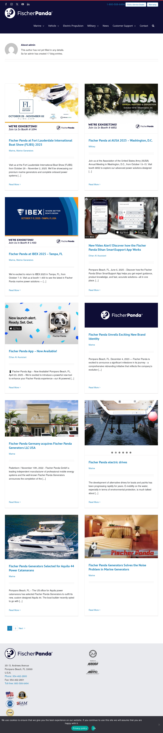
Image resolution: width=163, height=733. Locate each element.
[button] (153, 25)
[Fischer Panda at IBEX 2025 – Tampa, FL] (41, 222)
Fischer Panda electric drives (108, 462)
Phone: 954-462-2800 (16, 676)
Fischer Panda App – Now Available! (33, 351)
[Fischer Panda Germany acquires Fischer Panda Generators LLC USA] (41, 418)
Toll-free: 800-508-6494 (17, 683)
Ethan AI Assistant (97, 255)
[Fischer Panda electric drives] (121, 422)
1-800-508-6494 (116, 4)
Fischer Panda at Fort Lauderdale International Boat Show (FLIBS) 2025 (40, 142)
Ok (94, 728)
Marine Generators (24, 150)
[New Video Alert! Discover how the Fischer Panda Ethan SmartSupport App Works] (121, 217)
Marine (12, 150)
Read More (14, 184)
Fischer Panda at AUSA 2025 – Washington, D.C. (121, 140)
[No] (159, 724)
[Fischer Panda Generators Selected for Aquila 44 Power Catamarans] (41, 537)
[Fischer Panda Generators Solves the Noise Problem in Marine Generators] (121, 536)
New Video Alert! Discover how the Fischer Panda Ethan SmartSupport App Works (117, 247)
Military (92, 146)
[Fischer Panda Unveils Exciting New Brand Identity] (121, 315)
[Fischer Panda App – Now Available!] (41, 323)
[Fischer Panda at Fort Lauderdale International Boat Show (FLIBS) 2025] (41, 108)
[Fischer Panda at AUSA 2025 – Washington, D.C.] (121, 108)
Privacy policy (80, 728)
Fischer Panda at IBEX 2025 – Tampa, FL (36, 254)
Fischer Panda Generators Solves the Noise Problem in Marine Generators (117, 567)
